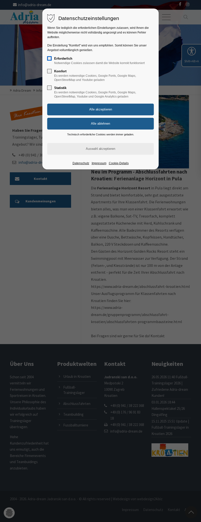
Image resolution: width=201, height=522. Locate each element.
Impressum (99, 163)
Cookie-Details (119, 163)
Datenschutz (81, 163)
